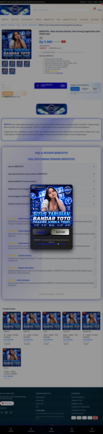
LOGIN (41, 232)
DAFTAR (60, 232)
